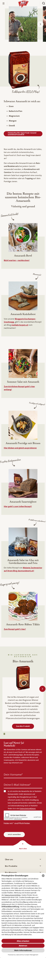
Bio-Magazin (11, 872)
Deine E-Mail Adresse (17, 784)
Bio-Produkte (11, 866)
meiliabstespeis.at (19, 325)
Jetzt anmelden (14, 835)
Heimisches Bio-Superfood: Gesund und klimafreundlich (22, 134)
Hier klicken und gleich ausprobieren (20, 448)
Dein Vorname (13, 774)
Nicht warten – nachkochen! (17, 260)
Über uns (9, 859)
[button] (40, 24)
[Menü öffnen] (3, 3)
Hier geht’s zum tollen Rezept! (18, 506)
